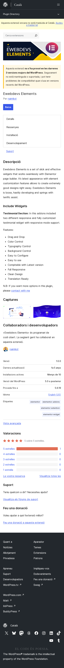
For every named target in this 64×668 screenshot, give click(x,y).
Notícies (7, 547)
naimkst (12, 98)
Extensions (40, 552)
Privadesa (8, 558)
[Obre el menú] (59, 4)
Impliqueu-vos (41, 568)
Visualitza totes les (50, 476)
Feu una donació (45, 579)
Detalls (10, 118)
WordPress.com (13, 595)
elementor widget (51, 414)
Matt (7, 600)
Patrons (38, 558)
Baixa (8, 107)
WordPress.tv (12, 584)
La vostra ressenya (14, 476)
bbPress (9, 606)
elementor (35, 402)
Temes (37, 547)
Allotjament (9, 552)
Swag (38, 584)
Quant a (7, 541)
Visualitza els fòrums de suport (20, 499)
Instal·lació (12, 135)
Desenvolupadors (13, 579)
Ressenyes (12, 127)
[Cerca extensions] (36, 35)
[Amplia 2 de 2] (56, 308)
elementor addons (51, 402)
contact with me (20, 290)
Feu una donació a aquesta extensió (24, 522)
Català (14, 625)
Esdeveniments (42, 573)
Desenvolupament (16, 143)
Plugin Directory (11, 14)
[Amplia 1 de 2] (26, 308)
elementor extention (50, 408)
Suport (10, 151)
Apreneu (7, 568)
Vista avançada (12, 423)
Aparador (39, 541)
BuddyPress (11, 611)
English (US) (54, 394)
